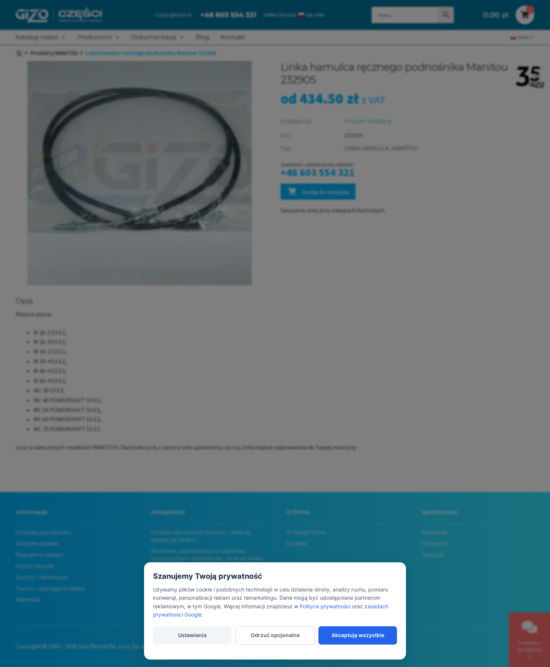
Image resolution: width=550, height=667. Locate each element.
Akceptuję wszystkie (357, 635)
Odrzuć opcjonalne (275, 635)
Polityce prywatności (325, 606)
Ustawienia (192, 635)
